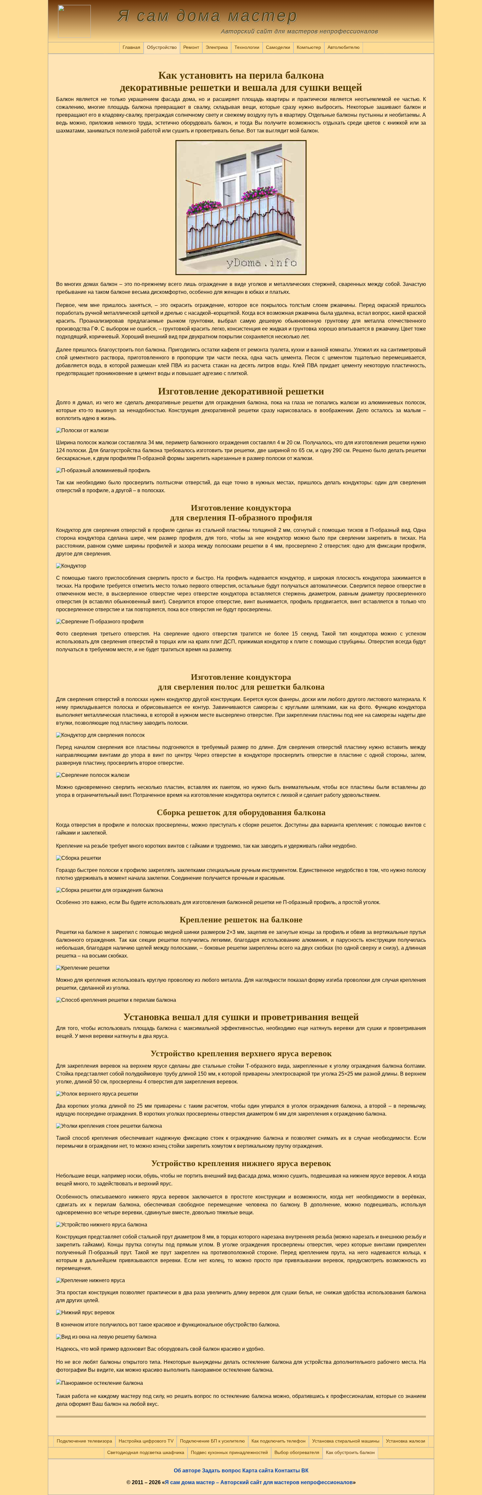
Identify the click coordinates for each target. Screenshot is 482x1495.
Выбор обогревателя (296, 1452)
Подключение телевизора (84, 1441)
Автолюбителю (344, 47)
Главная (131, 47)
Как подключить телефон (278, 1441)
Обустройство (162, 47)
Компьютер (309, 47)
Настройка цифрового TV (146, 1441)
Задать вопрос (221, 1470)
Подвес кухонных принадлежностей (229, 1452)
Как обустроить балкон (350, 1452)
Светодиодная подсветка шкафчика (145, 1452)
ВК (305, 1470)
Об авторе (187, 1470)
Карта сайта (257, 1470)
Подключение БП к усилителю (212, 1441)
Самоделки (278, 47)
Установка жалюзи (405, 1441)
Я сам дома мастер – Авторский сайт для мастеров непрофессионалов (259, 1482)
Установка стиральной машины (345, 1441)
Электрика (217, 47)
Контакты (287, 1470)
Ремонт (191, 47)
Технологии (246, 47)
